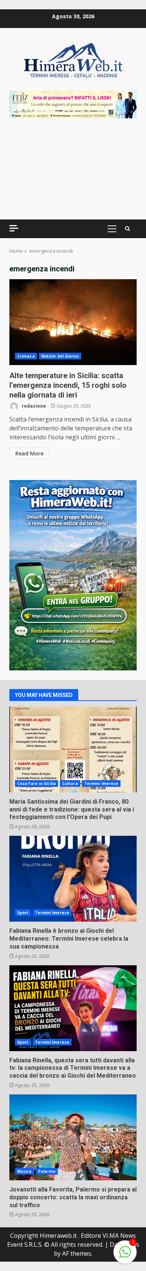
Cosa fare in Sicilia (36, 783)
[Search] (127, 229)
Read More (29, 453)
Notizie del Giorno (60, 356)
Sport (23, 912)
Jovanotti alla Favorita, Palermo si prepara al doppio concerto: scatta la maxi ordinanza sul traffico (73, 1137)
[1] (125, 1256)
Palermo (47, 1171)
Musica (24, 1171)
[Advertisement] (73, 104)
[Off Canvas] (13, 228)
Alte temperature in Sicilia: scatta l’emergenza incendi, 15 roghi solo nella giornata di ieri (73, 322)
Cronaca (26, 356)
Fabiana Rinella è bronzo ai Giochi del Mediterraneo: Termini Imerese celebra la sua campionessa (73, 879)
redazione (33, 406)
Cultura (70, 783)
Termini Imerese (101, 783)
